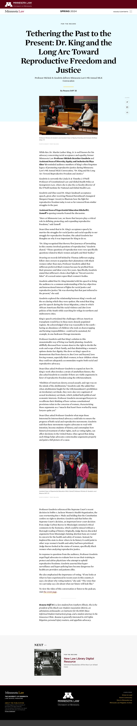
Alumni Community (125, 697)
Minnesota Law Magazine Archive (121, 703)
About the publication (14, 703)
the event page (50, 592)
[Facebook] (127, 107)
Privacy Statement (10, 711)
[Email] (127, 112)
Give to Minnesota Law (124, 700)
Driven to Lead (127, 695)
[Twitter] (127, 102)
